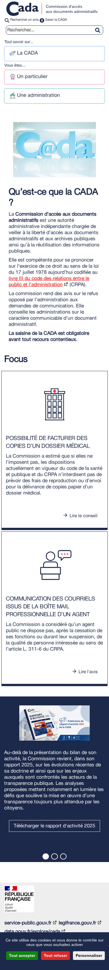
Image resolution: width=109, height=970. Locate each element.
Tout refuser (55, 955)
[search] (54, 30)
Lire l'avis (88, 672)
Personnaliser (89, 955)
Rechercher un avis (24, 19)
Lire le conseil (84, 516)
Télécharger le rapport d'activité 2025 (54, 826)
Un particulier (32, 76)
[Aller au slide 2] (54, 856)
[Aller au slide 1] (45, 856)
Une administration (38, 95)
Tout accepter (22, 955)
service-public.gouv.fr (27, 923)
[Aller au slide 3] (63, 856)
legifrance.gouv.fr (77, 923)
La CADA (27, 53)
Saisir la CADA (56, 19)
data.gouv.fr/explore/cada (32, 931)
